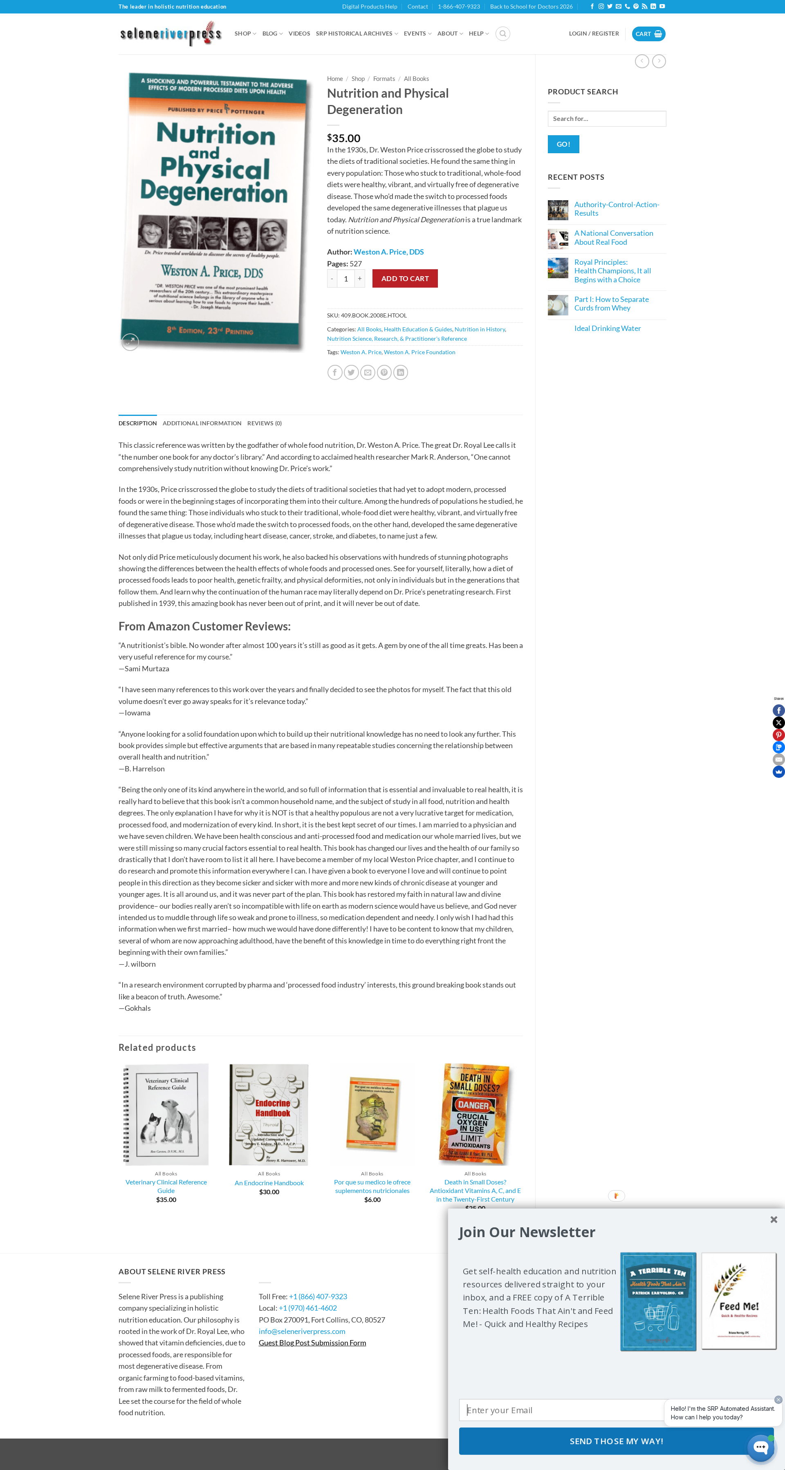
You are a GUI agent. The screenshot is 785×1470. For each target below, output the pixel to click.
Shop (243, 33)
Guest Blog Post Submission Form (312, 1342)
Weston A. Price (361, 352)
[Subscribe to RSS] (644, 7)
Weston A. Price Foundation (419, 352)
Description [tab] (138, 423)
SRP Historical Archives (354, 33)
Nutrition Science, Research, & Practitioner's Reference (397, 338)
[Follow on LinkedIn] (653, 7)
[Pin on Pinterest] (384, 372)
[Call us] (627, 7)
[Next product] (642, 61)
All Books (416, 78)
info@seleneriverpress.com (302, 1331)
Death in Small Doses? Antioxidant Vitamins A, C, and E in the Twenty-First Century (475, 1190)
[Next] (522, 1145)
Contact (418, 6)
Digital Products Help (369, 6)
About (447, 33)
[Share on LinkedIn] (400, 372)
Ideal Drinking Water (607, 328)
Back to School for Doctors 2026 (531, 6)
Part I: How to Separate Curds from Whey (611, 303)
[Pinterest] (779, 735)
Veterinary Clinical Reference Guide (166, 1186)
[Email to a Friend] (367, 372)
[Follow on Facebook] (592, 7)
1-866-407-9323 (459, 6)
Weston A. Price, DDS (389, 251)
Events (415, 33)
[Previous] (119, 1145)
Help (476, 33)
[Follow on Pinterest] (636, 7)
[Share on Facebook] (335, 372)
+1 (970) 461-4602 (308, 1307)
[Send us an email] (618, 7)
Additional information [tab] (202, 423)
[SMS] (779, 747)
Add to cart (405, 278)
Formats (384, 78)
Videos (299, 33)
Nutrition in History (480, 329)
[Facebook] (779, 710)
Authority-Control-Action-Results (616, 208)
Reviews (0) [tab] (264, 423)
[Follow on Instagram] (601, 7)
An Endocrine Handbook (269, 1182)
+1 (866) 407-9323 (318, 1296)
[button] (503, 34)
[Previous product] (659, 61)
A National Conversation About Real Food (613, 237)
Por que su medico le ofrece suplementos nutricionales (372, 1186)
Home (335, 78)
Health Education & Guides (418, 329)
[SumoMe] (779, 772)
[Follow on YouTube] (662, 7)
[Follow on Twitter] (609, 7)
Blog (270, 33)
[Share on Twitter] (351, 372)
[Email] (779, 759)
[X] (779, 723)
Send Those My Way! (617, 1441)
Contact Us (283, 1271)
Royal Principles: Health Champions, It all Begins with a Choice (612, 271)
